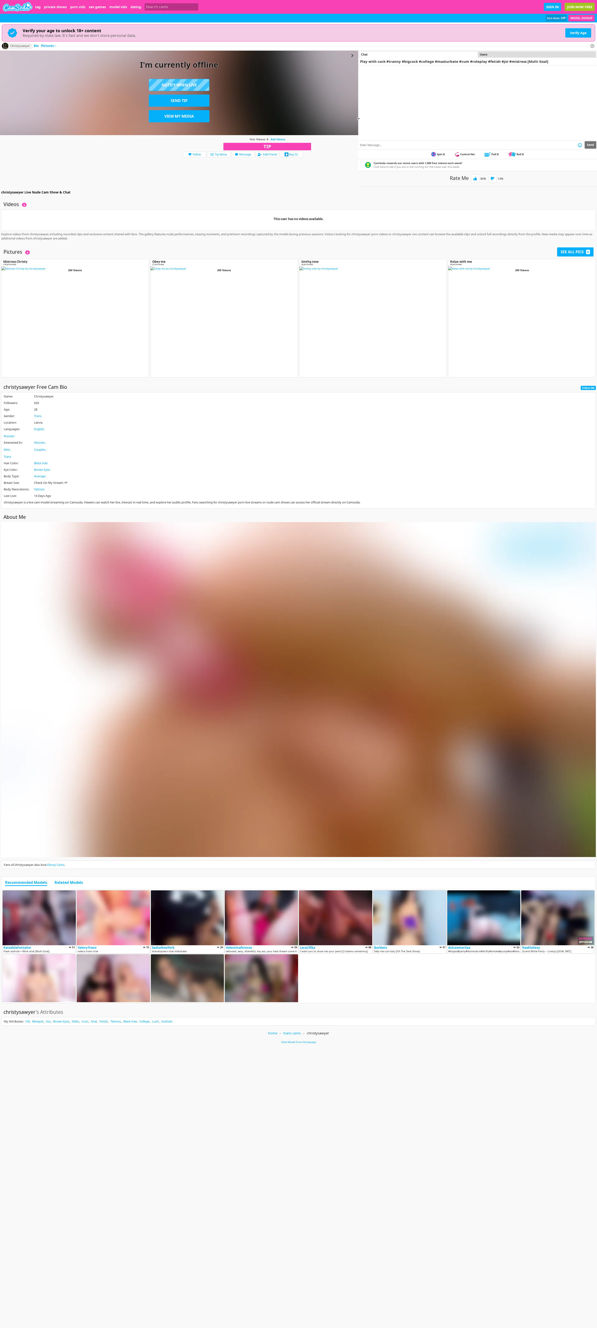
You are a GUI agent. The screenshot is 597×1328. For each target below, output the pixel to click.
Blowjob (37, 1021)
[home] (17, 7)
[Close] (592, 46)
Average (39, 476)
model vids (118, 7)
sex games (97, 7)
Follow (197, 154)
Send (590, 145)
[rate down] (492, 179)
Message (245, 154)
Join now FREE (579, 7)
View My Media (179, 116)
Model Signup (581, 18)
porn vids (77, 7)
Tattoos (39, 489)
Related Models (69, 882)
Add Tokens (278, 139)
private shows (55, 7)
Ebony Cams (55, 865)
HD (27, 1021)
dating (136, 7)
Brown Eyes (42, 469)
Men (7, 449)
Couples (39, 449)
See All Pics (575, 251)
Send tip (179, 100)
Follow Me (588, 388)
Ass (48, 1021)
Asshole (166, 1021)
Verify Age (578, 33)
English (39, 429)
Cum (85, 1021)
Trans (38, 416)
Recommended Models (26, 882)
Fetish (103, 1021)
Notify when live (179, 85)
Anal (94, 1021)
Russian (9, 436)
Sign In (552, 7)
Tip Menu (221, 154)
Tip (267, 146)
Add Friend (270, 154)
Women (39, 442)
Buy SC (293, 154)
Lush (155, 1021)
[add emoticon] (579, 145)
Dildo (75, 1021)
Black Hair (41, 463)
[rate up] (475, 179)
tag (38, 7)
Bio (36, 46)
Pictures (48, 46)
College (144, 1021)
